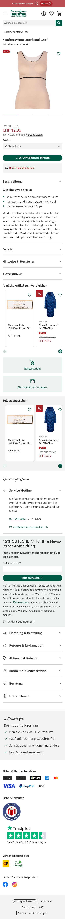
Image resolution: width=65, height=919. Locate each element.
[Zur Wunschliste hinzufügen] (58, 53)
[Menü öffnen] (5, 13)
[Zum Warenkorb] (59, 13)
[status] (28, 23)
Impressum (46, 901)
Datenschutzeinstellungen (32, 913)
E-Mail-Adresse (11, 563)
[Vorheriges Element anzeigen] (5, 351)
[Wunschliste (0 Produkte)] (51, 13)
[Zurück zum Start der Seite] (61, 895)
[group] (32, 80)
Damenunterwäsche (17, 31)
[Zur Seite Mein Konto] (43, 13)
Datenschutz (21, 602)
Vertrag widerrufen (25, 901)
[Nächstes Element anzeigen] (60, 351)
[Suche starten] (59, 23)
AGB (41, 907)
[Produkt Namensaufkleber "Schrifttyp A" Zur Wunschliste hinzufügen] (29, 295)
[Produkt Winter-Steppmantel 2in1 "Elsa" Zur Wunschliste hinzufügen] (60, 295)
